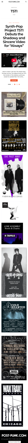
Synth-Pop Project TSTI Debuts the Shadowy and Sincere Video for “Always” (14, 36)
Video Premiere (15, 22)
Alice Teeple (18, 49)
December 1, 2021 (10, 49)
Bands (10, 22)
